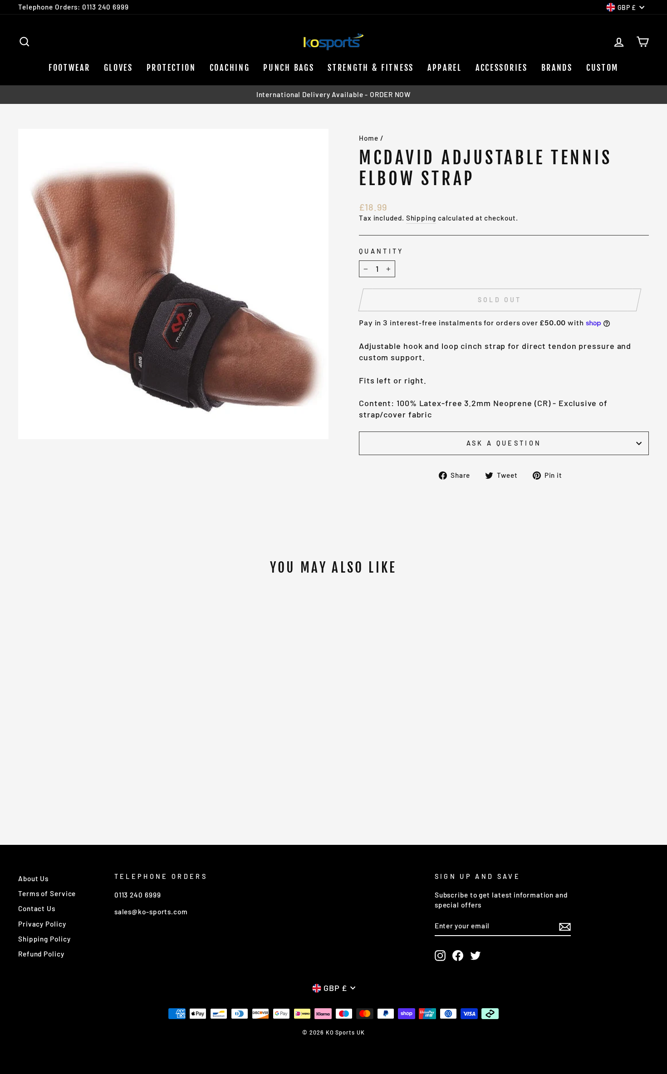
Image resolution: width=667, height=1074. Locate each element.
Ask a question (503, 443)
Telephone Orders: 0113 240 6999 (73, 7)
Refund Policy (41, 954)
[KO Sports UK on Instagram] (440, 955)
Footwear (69, 68)
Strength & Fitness (371, 68)
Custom (602, 68)
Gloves (118, 68)
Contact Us (36, 908)
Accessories (502, 68)
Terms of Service (47, 893)
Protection (171, 68)
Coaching (230, 68)
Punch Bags (288, 68)
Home (368, 138)
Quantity (381, 251)
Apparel (444, 68)
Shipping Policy (44, 939)
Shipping (421, 218)
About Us (33, 878)
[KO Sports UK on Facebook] (457, 955)
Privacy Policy (42, 924)
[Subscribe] (565, 926)
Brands (557, 68)
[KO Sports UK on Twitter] (475, 955)
